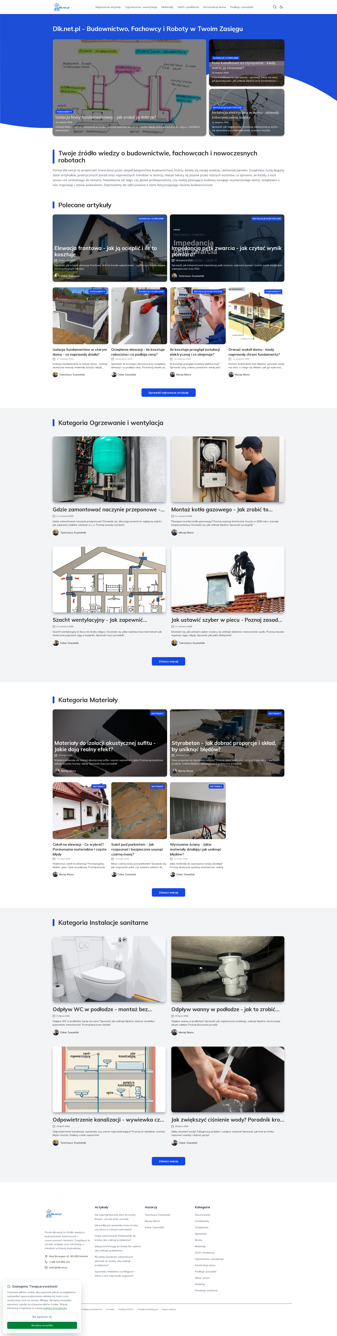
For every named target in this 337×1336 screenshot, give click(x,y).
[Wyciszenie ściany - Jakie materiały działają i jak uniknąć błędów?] (198, 810)
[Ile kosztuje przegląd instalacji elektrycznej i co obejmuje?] (198, 315)
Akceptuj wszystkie (42, 1325)
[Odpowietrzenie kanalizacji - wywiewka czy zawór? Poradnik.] (109, 1079)
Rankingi (200, 1284)
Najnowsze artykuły (108, 7)
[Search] (275, 7)
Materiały (167, 7)
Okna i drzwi (202, 1277)
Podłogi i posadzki (241, 7)
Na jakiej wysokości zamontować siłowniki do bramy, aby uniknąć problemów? (114, 1261)
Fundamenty (202, 1221)
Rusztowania (202, 1214)
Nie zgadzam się (42, 1316)
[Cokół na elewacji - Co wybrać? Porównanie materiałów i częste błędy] (80, 810)
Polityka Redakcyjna (148, 1309)
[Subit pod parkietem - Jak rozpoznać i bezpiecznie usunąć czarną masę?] (139, 810)
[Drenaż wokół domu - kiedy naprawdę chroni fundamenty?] (256, 315)
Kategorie (202, 1207)
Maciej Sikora (186, 532)
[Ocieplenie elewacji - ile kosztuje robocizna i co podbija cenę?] (139, 315)
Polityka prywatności (91, 1309)
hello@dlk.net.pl (58, 1267)
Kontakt (110, 1309)
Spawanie (201, 1233)
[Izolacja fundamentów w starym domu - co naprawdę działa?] (80, 315)
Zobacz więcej (168, 661)
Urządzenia (201, 1227)
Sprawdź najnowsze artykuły (168, 392)
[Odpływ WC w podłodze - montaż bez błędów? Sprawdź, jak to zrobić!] (109, 969)
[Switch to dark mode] (281, 7)
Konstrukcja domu (214, 7)
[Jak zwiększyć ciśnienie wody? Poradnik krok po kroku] (227, 1079)
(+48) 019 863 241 (59, 1261)
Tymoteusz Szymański (191, 276)
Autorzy (151, 1207)
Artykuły (101, 1207)
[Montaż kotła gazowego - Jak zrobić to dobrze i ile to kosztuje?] (227, 469)
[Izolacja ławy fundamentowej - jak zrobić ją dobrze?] (129, 87)
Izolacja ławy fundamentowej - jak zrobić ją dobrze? (105, 117)
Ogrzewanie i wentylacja (141, 7)
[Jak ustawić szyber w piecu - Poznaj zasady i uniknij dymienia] (227, 579)
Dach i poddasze (188, 7)
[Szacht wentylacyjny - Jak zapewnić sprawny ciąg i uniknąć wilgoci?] (109, 579)
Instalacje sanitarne (206, 1290)
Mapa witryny (169, 1309)
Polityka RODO (125, 1309)
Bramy (198, 1240)
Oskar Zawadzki (70, 276)
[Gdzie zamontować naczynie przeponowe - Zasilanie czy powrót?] (109, 469)
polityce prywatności (55, 1308)
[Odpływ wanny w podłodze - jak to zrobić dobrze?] (227, 969)
